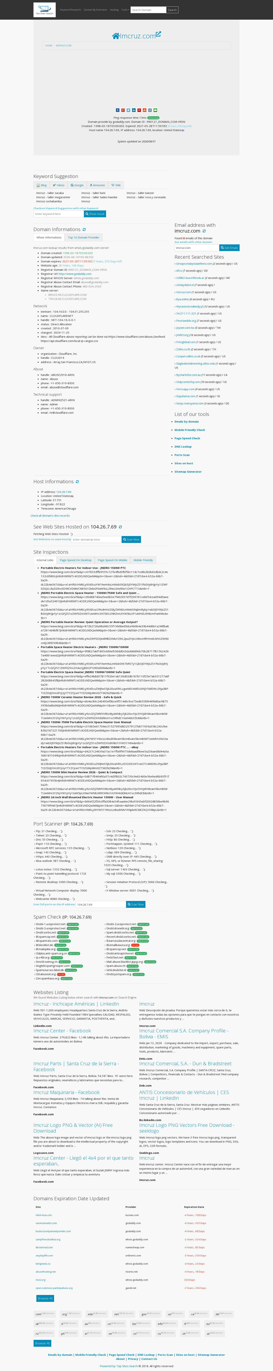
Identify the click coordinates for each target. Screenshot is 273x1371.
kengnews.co (43, 1263)
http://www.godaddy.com (75, 274)
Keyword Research (70, 9)
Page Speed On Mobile (112, 560)
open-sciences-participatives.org (54, 1288)
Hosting (114, 9)
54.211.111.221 (186, 313)
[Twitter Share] (128, 110)
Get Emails (231, 248)
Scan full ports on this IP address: (54, 904)
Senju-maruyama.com (190, 403)
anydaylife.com (44, 1255)
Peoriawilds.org (186, 320)
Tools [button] (124, 9)
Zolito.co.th (183, 349)
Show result (96, 214)
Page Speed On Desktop (76, 560)
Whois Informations (49, 237)
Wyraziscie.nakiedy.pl (189, 306)
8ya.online (182, 299)
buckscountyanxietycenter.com (53, 1231)
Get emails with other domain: (194, 242)
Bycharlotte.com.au (188, 375)
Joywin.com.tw (185, 327)
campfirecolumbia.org (48, 1239)
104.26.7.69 (63, 492)
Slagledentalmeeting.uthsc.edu (195, 363)
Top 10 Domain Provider (83, 237)
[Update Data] (83, 229)
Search (172, 10)
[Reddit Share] (150, 110)
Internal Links (45, 560)
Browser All (45, 1298)
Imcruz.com (63, 45)
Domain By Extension (95, 9)
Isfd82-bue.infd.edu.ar (190, 278)
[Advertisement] (136, 79)
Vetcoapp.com (185, 389)
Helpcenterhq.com (188, 382)
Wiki (118, 185)
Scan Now (132, 539)
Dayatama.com (185, 396)
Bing (43, 185)
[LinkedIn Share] (133, 110)
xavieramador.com (46, 1223)
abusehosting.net (46, 1271)
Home (48, 45)
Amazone (98, 185)
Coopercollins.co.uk (188, 356)
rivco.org (40, 1279)
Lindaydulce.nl (185, 285)
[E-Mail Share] (155, 110)
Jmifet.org (182, 335)
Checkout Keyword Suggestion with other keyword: (66, 208)
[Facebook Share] (117, 110)
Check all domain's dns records (50, 515)
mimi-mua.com (44, 1215)
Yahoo (60, 185)
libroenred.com (44, 1247)
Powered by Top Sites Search (119, 1366)
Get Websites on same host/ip (52, 539)
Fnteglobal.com (186, 342)
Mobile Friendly (143, 560)
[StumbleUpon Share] (144, 110)
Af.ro (179, 270)
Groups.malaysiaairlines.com (194, 263)
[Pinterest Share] (139, 110)
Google (79, 185)
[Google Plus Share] (123, 110)
